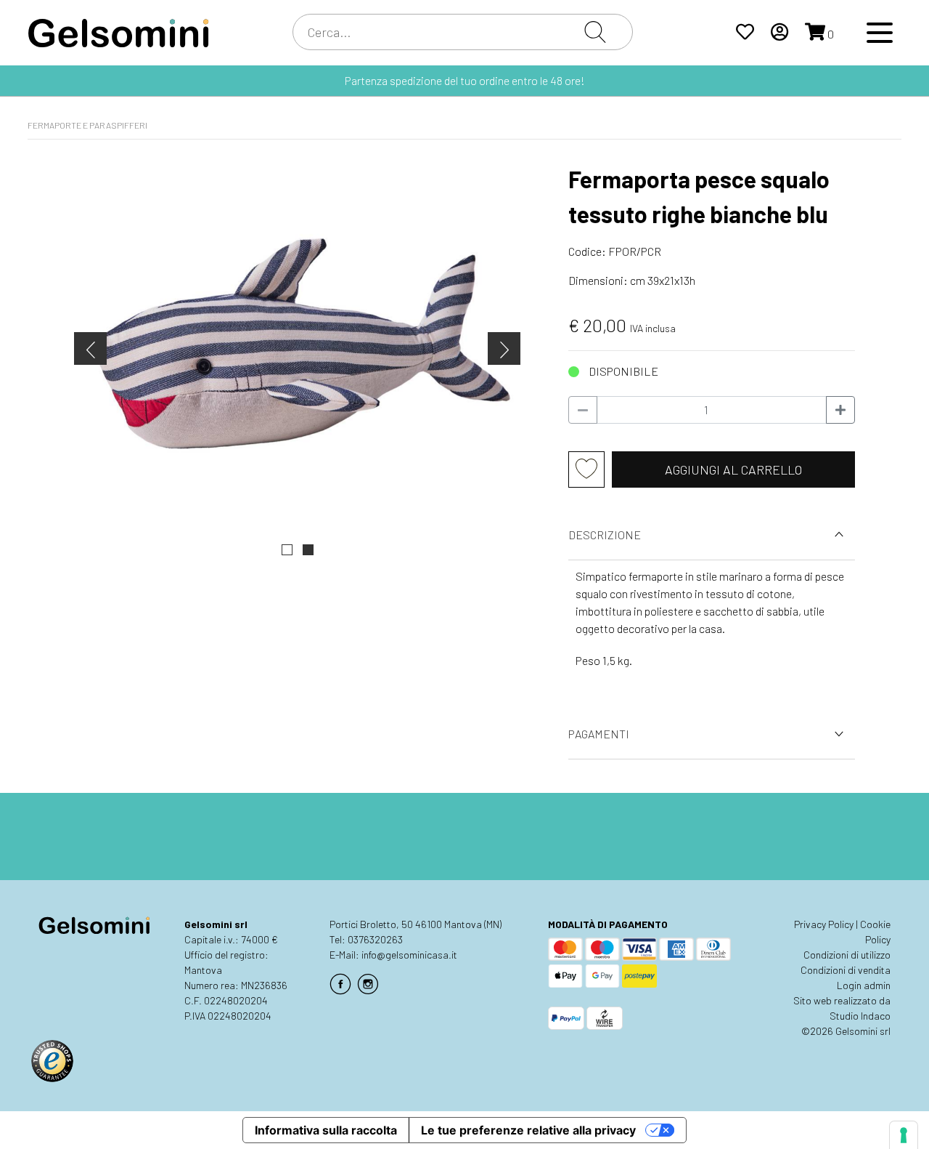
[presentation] (90, 348)
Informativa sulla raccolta (326, 1130)
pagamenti (598, 734)
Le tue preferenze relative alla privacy (528, 1130)
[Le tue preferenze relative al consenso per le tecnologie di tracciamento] (903, 1135)
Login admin (864, 985)
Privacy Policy (824, 924)
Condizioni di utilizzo (847, 954)
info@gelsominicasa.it (409, 954)
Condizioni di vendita (846, 970)
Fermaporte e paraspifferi (87, 125)
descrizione (604, 534)
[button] (287, 550)
